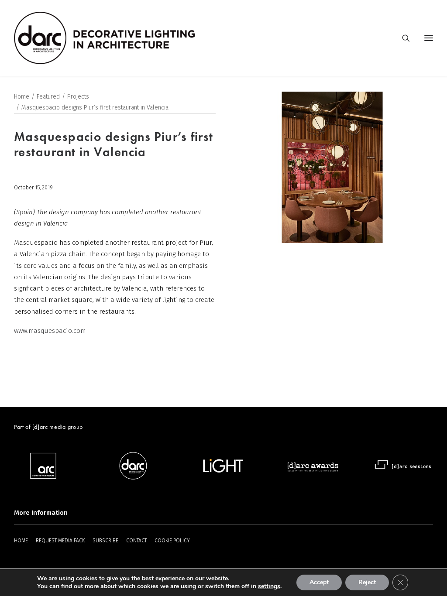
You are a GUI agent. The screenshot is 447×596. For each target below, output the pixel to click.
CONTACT (136, 541)
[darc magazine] (104, 38)
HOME (21, 541)
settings (269, 586)
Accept (319, 582)
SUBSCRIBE (105, 541)
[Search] (402, 38)
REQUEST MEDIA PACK (60, 541)
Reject (367, 582)
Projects (78, 96)
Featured (48, 96)
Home (21, 96)
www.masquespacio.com (50, 331)
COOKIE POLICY (172, 541)
